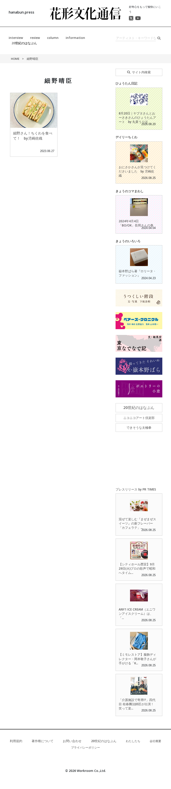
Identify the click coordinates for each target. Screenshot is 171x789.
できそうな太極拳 (138, 427)
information (75, 38)
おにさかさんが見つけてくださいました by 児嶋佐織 (137, 171)
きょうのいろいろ (128, 241)
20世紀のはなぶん (24, 43)
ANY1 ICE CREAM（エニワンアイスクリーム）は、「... (137, 613)
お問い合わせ (72, 741)
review (35, 38)
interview (16, 38)
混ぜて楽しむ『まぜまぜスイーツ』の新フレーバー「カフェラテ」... (137, 523)
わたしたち (133, 741)
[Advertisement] (139, 459)
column (53, 38)
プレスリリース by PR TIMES (136, 489)
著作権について (42, 741)
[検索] (159, 38)
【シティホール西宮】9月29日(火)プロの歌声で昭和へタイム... (137, 568)
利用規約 (16, 741)
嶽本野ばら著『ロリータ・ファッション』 (137, 273)
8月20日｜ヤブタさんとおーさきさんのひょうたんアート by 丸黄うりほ (137, 117)
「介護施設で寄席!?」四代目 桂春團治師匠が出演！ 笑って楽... (138, 704)
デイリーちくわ (126, 137)
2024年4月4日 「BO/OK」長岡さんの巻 (136, 223)
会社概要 (155, 741)
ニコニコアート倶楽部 (139, 418)
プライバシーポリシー (85, 747)
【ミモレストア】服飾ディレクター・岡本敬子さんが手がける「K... (137, 658)
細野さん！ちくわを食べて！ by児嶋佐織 (32, 135)
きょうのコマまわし (130, 191)
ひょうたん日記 (126, 83)
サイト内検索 (141, 72)
